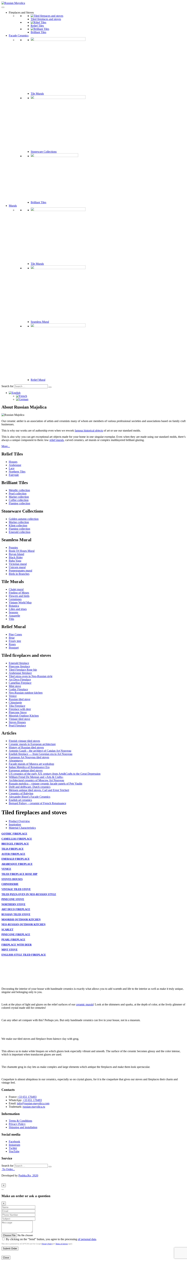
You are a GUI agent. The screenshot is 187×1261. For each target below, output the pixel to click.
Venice (13, 695)
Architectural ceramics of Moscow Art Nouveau (36, 780)
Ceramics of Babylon (21, 793)
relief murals (56, 440)
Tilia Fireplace (17, 705)
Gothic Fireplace (18, 689)
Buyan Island (16, 554)
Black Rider (16, 557)
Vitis (11, 618)
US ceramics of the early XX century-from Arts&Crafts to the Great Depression (54, 773)
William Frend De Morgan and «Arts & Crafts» (36, 777)
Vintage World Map (20, 602)
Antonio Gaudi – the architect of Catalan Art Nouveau (40, 750)
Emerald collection (19, 532)
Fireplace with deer (20, 709)
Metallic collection (19, 490)
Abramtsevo (16, 760)
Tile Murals (37, 93)
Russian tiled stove (19, 699)
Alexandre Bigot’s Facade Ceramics (29, 796)
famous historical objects (89, 430)
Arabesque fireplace (20, 672)
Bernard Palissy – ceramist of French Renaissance (37, 803)
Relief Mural (38, 379)
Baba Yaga (15, 560)
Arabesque (15, 465)
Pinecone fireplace (19, 666)
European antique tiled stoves (26, 770)
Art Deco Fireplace (20, 679)
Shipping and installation (23, 1127)
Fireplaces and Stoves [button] (21, 12)
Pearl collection (17, 493)
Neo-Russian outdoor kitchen (26, 692)
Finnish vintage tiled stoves (24, 740)
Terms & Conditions (20, 1120)
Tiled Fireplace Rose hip (23, 669)
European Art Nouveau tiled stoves (29, 757)
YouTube (14, 1151)
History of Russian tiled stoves (26, 747)
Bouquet (14, 647)
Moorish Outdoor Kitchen (24, 715)
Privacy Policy (17, 1124)
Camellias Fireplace (20, 682)
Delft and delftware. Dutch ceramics (29, 786)
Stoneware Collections (44, 151)
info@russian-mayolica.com (33, 1103)
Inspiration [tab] (15, 824)
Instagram (14, 1144)
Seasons (13, 612)
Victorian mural (18, 564)
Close (6, 1257)
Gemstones (15, 599)
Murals (13, 205)
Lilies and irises (18, 609)
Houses (13, 461)
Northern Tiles (17, 471)
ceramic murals (84, 1004)
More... (5, 446)
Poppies (13, 547)
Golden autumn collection (24, 518)
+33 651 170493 (27, 1096)
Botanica (14, 605)
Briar (12, 637)
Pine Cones (15, 634)
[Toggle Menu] (2, 7)
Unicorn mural (17, 567)
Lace (11, 468)
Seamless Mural (40, 321)
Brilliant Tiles (38, 32)
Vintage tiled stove (19, 718)
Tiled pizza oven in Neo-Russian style (30, 676)
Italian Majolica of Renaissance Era (29, 767)
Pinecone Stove (18, 712)
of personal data (87, 1239)
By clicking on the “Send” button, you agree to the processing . (51, 1239)
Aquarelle (14, 615)
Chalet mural (16, 589)
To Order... (8, 1169)
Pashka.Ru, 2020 (28, 1175)
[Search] (50, 387)
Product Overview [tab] (19, 821)
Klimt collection (18, 525)
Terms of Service (62, 1244)
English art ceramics (20, 800)
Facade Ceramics (18, 35)
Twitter (13, 1148)
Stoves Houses (17, 722)
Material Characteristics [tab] (22, 827)
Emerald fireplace (19, 663)
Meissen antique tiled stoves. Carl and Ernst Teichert (39, 790)
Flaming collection (19, 503)
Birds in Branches (19, 573)
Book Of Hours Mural (22, 550)
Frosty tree (15, 641)
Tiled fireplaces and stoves (46, 19)
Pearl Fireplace (17, 725)
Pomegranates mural (20, 570)
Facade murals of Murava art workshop (31, 763)
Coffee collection (18, 500)
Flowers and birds (19, 595)
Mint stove (15, 686)
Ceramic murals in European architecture (32, 744)
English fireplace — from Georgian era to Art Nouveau (40, 754)
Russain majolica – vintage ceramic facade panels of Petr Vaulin (45, 783)
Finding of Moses (19, 592)
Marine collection (19, 496)
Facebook (14, 1141)
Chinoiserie (15, 702)
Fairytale (14, 474)
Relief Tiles (37, 25)
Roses (12, 644)
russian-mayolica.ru (34, 1106)
